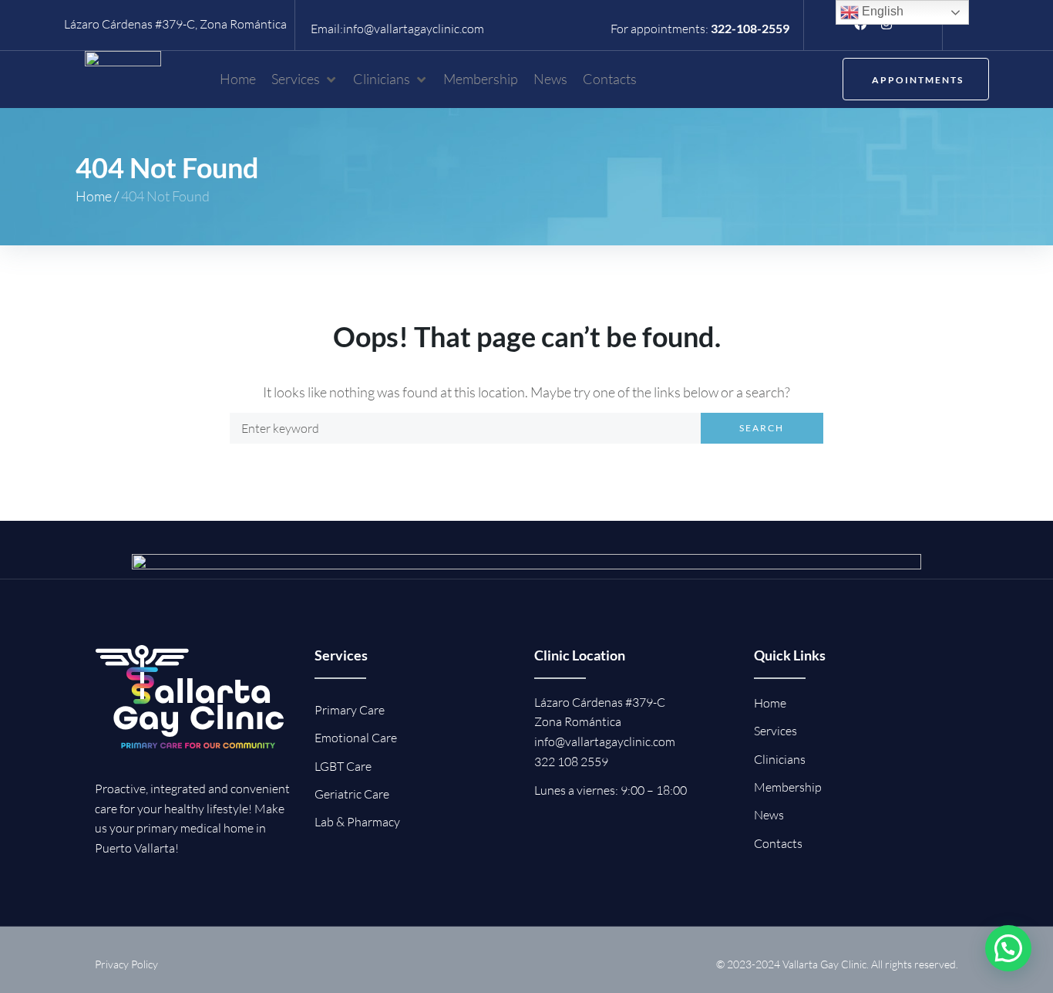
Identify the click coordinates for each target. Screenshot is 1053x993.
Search (761, 428)
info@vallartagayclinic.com (413, 28)
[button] (304, 79)
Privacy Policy (126, 964)
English (881, 11)
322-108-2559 (750, 28)
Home (94, 195)
